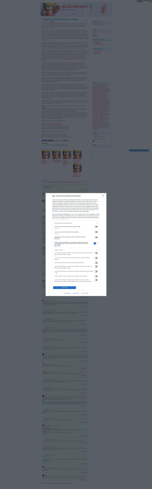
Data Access (76, 293)
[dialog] (76, 244)
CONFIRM (65, 287)
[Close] (103, 196)
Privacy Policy (85, 293)
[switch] (96, 227)
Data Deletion (67, 293)
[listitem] (76, 223)
